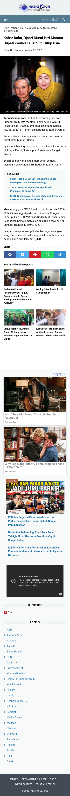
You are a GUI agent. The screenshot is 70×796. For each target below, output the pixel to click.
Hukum (11, 690)
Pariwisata (13, 739)
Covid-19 (12, 662)
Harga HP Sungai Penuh (21, 679)
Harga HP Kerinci (16, 673)
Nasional (12, 728)
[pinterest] (35, 254)
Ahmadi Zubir (14, 635)
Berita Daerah (14, 651)
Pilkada (11, 744)
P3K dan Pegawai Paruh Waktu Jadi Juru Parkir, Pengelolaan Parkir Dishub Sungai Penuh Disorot (32, 521)
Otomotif (12, 733)
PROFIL (54, 779)
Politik (10, 750)
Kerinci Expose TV (17, 701)
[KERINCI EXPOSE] (35, 8)
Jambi (10, 695)
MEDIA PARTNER (23, 784)
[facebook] (10, 254)
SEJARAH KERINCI (45, 784)
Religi (10, 755)
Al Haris (11, 640)
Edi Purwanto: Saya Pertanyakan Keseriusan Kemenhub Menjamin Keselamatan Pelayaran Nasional (35, 551)
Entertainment (15, 668)
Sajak (10, 761)
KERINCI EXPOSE (39, 791)
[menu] (7, 19)
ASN (9, 629)
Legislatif (12, 711)
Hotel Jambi (14, 684)
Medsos (11, 722)
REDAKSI (14, 779)
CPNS (10, 657)
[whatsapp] (47, 254)
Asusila (11, 646)
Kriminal (11, 706)
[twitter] (22, 254)
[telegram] (60, 254)
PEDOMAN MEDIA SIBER (34, 779)
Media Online (14, 717)
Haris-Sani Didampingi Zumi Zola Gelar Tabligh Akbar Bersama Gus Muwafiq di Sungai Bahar (31, 536)
